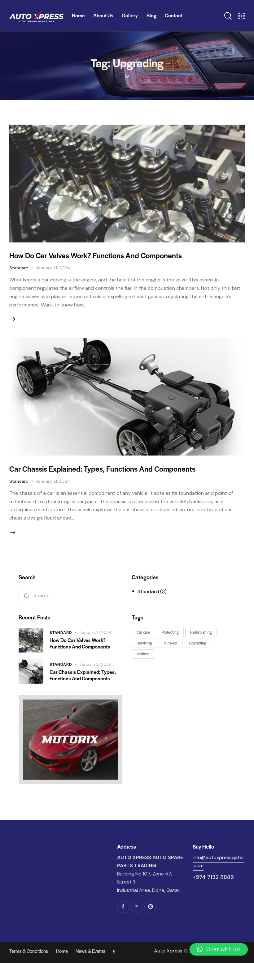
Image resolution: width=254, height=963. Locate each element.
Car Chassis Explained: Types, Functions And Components (102, 469)
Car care (143, 632)
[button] (219, 949)
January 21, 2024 (53, 268)
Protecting (170, 632)
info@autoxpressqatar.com (218, 861)
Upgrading (197, 643)
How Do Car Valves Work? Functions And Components (95, 255)
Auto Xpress (168, 951)
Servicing (144, 643)
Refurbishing (201, 632)
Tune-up (170, 643)
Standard (18, 268)
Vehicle (143, 654)
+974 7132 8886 (213, 877)
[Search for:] (70, 595)
